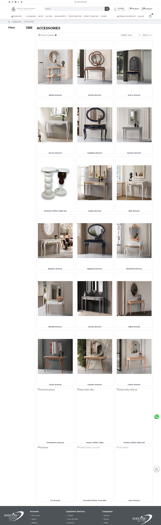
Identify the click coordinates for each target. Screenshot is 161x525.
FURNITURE (17, 22)
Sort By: (124, 35)
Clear (30, 27)
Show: (145, 35)
